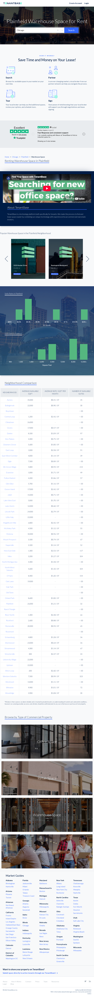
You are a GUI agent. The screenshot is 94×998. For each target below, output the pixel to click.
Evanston (9, 472)
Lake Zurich (9, 506)
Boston (42, 891)
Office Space (47, 741)
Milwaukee (77, 950)
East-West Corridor (10, 456)
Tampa (25, 893)
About (5, 981)
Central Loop (10, 417)
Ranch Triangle (9, 609)
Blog (12, 984)
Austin (75, 901)
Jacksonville (27, 883)
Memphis (76, 890)
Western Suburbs (10, 676)
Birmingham (10, 883)
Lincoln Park (9, 511)
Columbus (60, 921)
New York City (61, 890)
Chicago (15, 157)
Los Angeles (10, 922)
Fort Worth (77, 907)
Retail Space (47, 778)
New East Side (9, 551)
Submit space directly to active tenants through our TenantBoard (29, 973)
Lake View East (10, 500)
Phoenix (9, 894)
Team (45, 981)
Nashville (76, 893)
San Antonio (78, 913)
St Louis (42, 918)
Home (7, 157)
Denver (8, 948)
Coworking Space (47, 851)
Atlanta (25, 904)
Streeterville (10, 654)
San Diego (10, 934)
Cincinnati (60, 915)
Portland (59, 940)
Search (71, 30)
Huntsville (10, 886)
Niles (10, 556)
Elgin (9, 461)
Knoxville (76, 886)
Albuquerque (44, 952)
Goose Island (10, 489)
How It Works (16, 981)
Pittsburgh (60, 950)
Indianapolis (27, 933)
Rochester (60, 893)
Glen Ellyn (10, 484)
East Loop (10, 450)
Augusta (26, 907)
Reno (41, 936)
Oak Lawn (10, 581)
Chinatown (10, 422)
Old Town (9, 592)
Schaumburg (10, 637)
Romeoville (9, 626)
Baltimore (43, 883)
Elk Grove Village (9, 467)
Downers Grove (9, 444)
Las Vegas (43, 933)
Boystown (10, 411)
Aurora (9, 400)
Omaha (42, 925)
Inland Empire (11, 919)
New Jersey (43, 944)
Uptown (10, 665)
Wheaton (9, 687)
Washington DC (12, 958)
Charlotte (60, 904)
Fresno (8, 915)
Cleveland (60, 918)
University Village (9, 659)
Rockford (9, 620)
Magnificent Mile (9, 523)
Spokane (76, 943)
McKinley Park (9, 528)
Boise (25, 918)
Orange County (12, 928)
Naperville (10, 545)
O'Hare (10, 576)
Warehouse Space (47, 815)
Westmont (10, 682)
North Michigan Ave (9, 562)
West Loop (9, 671)
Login (86, 3)
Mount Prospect (9, 539)
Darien (9, 433)
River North (9, 615)
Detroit (42, 899)
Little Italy (10, 517)
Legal (5, 984)
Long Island (60, 886)
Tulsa (58, 932)
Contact (28, 981)
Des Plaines (9, 439)
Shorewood (9, 643)
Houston (76, 910)
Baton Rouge (28, 952)
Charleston (60, 958)
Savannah (26, 910)
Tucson (8, 897)
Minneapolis (44, 907)
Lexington (26, 941)
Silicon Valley (11, 940)
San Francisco (11, 937)
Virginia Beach (78, 932)
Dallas (75, 904)
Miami (25, 886)
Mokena (9, 534)
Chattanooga (78, 883)
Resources (55, 981)
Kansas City (43, 915)
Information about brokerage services (65, 992)
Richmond (77, 929)
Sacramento (10, 931)
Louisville (26, 944)
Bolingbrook (9, 405)
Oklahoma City (62, 929)
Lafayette (26, 955)
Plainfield (25, 157)
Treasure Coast (28, 896)
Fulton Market (9, 478)
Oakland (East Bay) (13, 925)
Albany (59, 883)
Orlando (26, 890)
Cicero (9, 428)
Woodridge (9, 693)
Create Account (75, 3)
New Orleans (27, 958)
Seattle (76, 940)
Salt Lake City (78, 921)
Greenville (60, 961)
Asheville (59, 901)
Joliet (10, 495)
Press (37, 981)
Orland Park (9, 598)
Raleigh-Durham (62, 907)
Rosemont (10, 631)
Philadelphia (61, 947)
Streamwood (10, 648)
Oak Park (9, 587)
